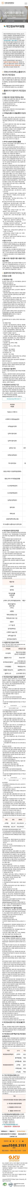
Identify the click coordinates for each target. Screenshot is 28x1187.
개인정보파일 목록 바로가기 (14, 399)
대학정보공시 (4, 1131)
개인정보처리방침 (9, 21)
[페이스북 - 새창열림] (16, 1141)
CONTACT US (13, 1136)
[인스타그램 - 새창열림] (19, 1141)
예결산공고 (12, 1131)
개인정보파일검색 (8, 316)
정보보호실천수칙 (22, 1134)
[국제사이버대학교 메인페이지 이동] (7, 3)
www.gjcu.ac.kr (7, 85)
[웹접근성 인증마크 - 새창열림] (4, 1185)
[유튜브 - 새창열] (23, 1141)
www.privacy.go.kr (7, 396)
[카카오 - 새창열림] (10, 1141)
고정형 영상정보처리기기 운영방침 (8, 1134)
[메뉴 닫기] (24, 21)
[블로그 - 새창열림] (13, 1141)
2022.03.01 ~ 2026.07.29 (12, 1126)
